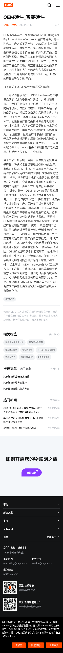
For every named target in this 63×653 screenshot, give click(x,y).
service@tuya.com (42, 563)
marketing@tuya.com (15, 563)
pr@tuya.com (10, 574)
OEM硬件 (9, 299)
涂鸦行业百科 (10, 24)
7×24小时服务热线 (13, 552)
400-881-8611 (14, 547)
